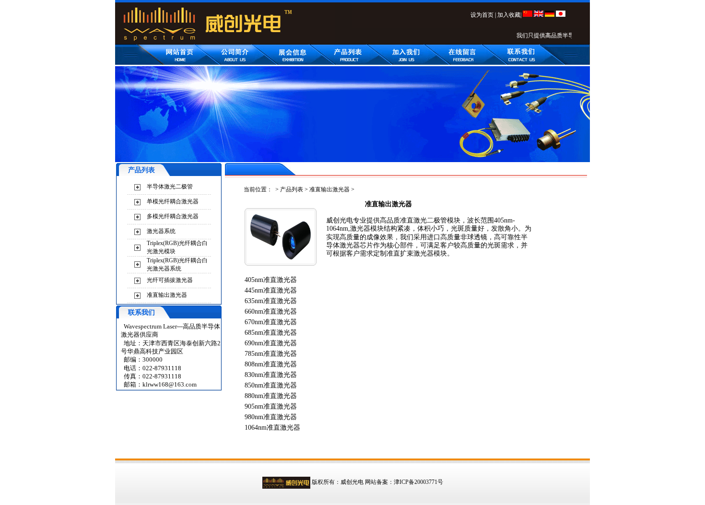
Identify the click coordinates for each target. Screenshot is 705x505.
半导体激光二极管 (170, 186)
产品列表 (291, 189)
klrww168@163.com (169, 384)
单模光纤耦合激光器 (173, 201)
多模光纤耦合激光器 (173, 216)
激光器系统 (161, 231)
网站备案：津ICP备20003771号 (404, 482)
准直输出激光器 (167, 295)
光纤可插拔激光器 (170, 280)
